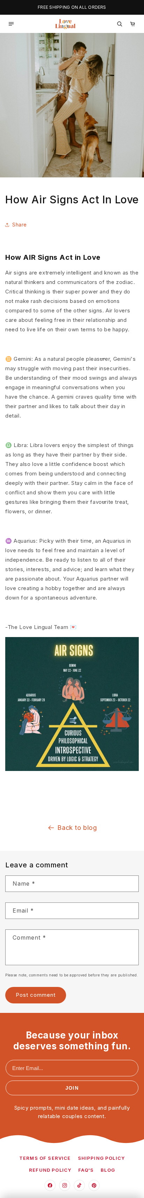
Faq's (86, 1170)
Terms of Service (45, 1158)
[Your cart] (132, 23)
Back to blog (77, 827)
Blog (108, 1170)
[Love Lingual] (65, 23)
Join (71, 1088)
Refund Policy (50, 1170)
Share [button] (19, 225)
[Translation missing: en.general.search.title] (119, 23)
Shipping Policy (101, 1158)
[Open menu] (11, 23)
